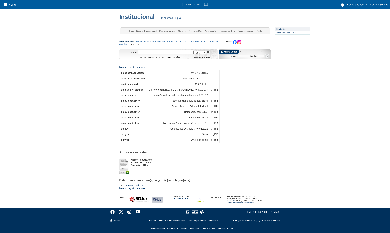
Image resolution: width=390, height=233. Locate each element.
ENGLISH (251, 212)
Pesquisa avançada (167, 31)
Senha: (253, 56)
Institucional (137, 16)
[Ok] (267, 56)
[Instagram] (129, 212)
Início (131, 31)
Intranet (116, 220)
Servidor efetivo (156, 220)
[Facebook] (113, 212)
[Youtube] (136, 212)
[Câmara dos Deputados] (188, 212)
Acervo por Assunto (246, 31)
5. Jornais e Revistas (195, 41)
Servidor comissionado (175, 220)
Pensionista (213, 220)
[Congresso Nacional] (194, 212)
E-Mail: (234, 56)
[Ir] (208, 52)
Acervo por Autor (212, 31)
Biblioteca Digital (171, 18)
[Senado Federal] (195, 4)
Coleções (182, 31)
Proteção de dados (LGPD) (245, 220)
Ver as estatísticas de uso (286, 33)
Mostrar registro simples (132, 67)
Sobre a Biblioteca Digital (146, 31)
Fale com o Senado (377, 4)
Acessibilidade (355, 4)
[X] (121, 212)
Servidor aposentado (196, 220)
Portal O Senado (143, 41)
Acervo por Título (228, 31)
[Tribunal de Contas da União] (201, 212)
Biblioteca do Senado (163, 41)
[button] (343, 4)
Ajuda (259, 31)
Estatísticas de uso (181, 198)
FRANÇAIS (274, 212)
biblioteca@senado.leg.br (243, 203)
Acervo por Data (195, 31)
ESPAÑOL (262, 212)
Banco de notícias (133, 185)
